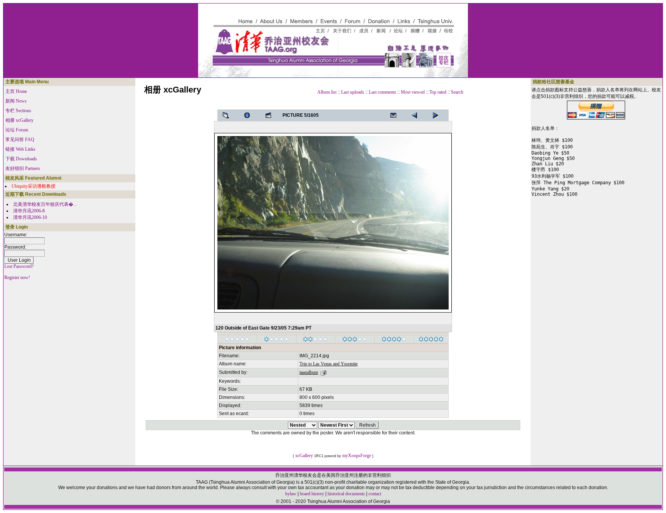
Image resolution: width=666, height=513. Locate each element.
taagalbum (308, 372)
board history (312, 493)
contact (374, 493)
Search (457, 92)
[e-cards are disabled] (395, 115)
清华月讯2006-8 (29, 211)
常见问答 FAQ (19, 139)
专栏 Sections (18, 110)
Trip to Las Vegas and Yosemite (328, 364)
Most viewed (413, 92)
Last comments (382, 92)
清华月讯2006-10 (30, 217)
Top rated (437, 92)
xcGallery (304, 455)
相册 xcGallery (19, 120)
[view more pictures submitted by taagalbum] (323, 372)
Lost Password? (19, 266)
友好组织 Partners (22, 168)
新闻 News (16, 101)
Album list (326, 92)
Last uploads (352, 92)
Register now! (17, 277)
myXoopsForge (356, 455)
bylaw (290, 493)
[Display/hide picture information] (249, 115)
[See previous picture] (438, 115)
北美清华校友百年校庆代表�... (45, 204)
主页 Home (16, 91)
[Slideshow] (270, 115)
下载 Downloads (21, 158)
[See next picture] (416, 115)
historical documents (346, 493)
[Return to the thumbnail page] (228, 115)
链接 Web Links (20, 149)
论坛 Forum (16, 130)
